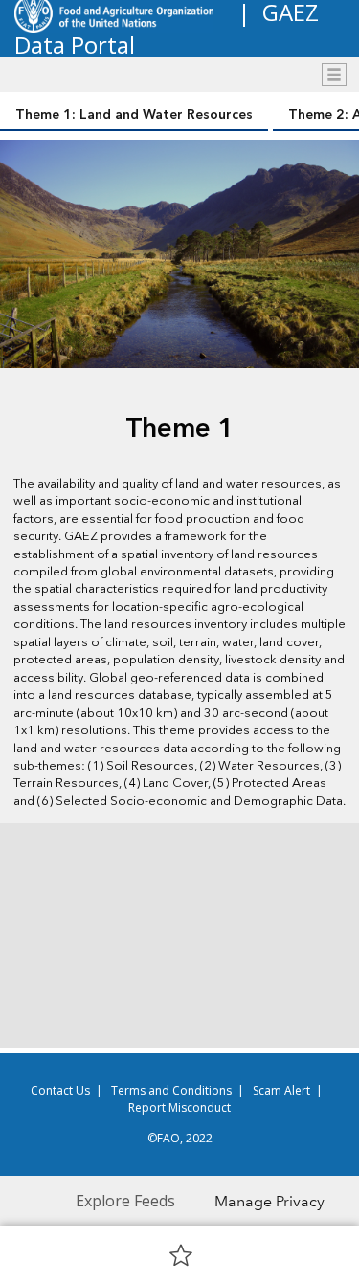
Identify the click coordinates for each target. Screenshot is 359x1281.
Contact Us (60, 1090)
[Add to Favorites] (181, 1254)
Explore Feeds (125, 1200)
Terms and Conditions (171, 1090)
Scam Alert (281, 1090)
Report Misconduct (179, 1107)
